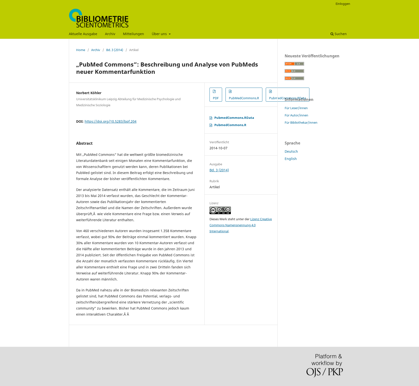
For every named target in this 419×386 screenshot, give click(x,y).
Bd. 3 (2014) (114, 50)
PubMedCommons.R (244, 98)
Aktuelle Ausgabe (83, 33)
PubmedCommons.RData (234, 117)
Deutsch (291, 151)
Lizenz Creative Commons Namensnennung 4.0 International (241, 225)
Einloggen (343, 3)
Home (80, 50)
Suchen (340, 33)
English (291, 158)
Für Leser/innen (296, 108)
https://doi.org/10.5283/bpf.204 (111, 121)
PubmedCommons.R (230, 125)
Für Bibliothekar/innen (301, 122)
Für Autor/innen (296, 115)
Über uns (160, 33)
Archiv (110, 33)
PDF (216, 98)
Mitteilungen (133, 33)
